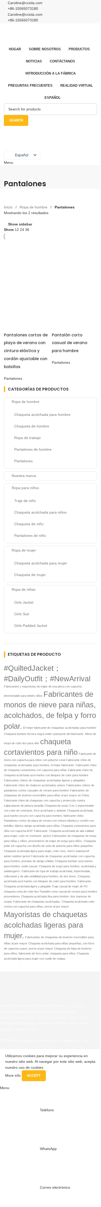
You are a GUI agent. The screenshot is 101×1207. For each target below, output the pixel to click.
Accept (34, 1076)
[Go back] (10, 172)
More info (13, 1075)
